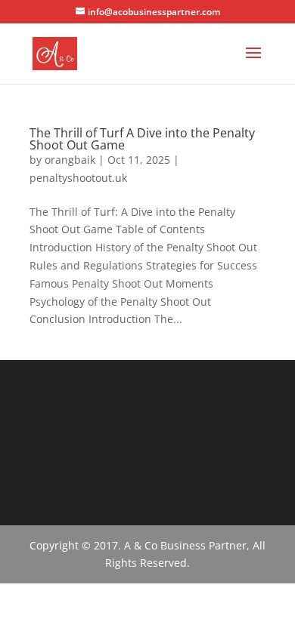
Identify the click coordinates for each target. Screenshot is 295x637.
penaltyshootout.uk (78, 178)
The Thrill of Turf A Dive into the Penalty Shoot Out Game (142, 139)
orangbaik (70, 159)
